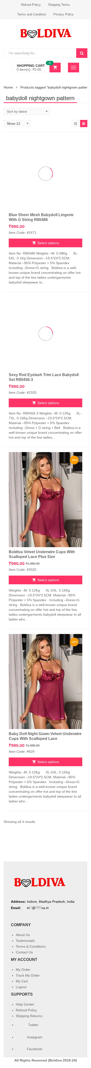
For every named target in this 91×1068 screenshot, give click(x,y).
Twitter (32, 1025)
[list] (83, 123)
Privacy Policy (63, 14)
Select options (48, 243)
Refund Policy (31, 5)
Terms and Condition (31, 14)
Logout (21, 987)
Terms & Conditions (31, 946)
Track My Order (28, 975)
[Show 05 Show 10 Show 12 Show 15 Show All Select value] (17, 123)
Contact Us (24, 952)
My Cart (22, 981)
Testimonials (25, 941)
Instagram (35, 1037)
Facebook (34, 1049)
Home (8, 87)
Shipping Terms (59, 5)
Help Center (25, 1004)
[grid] (75, 123)
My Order (23, 970)
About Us (23, 935)
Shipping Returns (29, 1016)
